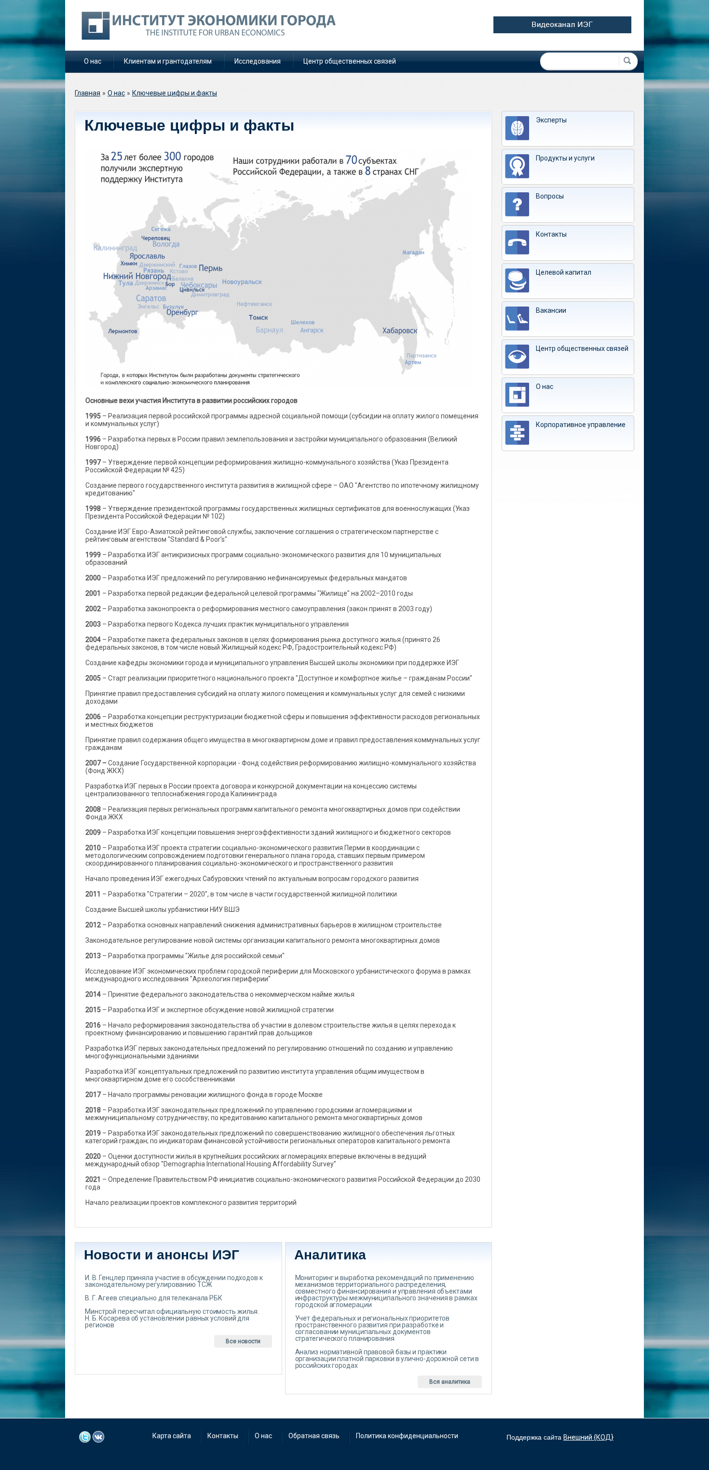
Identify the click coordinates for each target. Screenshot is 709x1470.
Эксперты (551, 120)
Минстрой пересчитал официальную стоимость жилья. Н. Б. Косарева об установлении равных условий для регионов (172, 1318)
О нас (92, 61)
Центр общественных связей (349, 61)
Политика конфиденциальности (407, 1436)
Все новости (243, 1341)
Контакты (551, 234)
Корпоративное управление (581, 424)
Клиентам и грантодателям (168, 61)
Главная (87, 93)
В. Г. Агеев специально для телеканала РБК (153, 1298)
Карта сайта (171, 1436)
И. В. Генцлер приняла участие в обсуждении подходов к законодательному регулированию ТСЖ (174, 1281)
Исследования (257, 61)
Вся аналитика (449, 1381)
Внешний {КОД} (588, 1437)
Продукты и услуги (565, 158)
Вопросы (550, 196)
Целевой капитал (563, 272)
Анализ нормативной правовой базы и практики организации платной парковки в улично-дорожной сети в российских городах (387, 1358)
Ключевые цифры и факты (174, 93)
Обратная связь (314, 1436)
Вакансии (551, 310)
